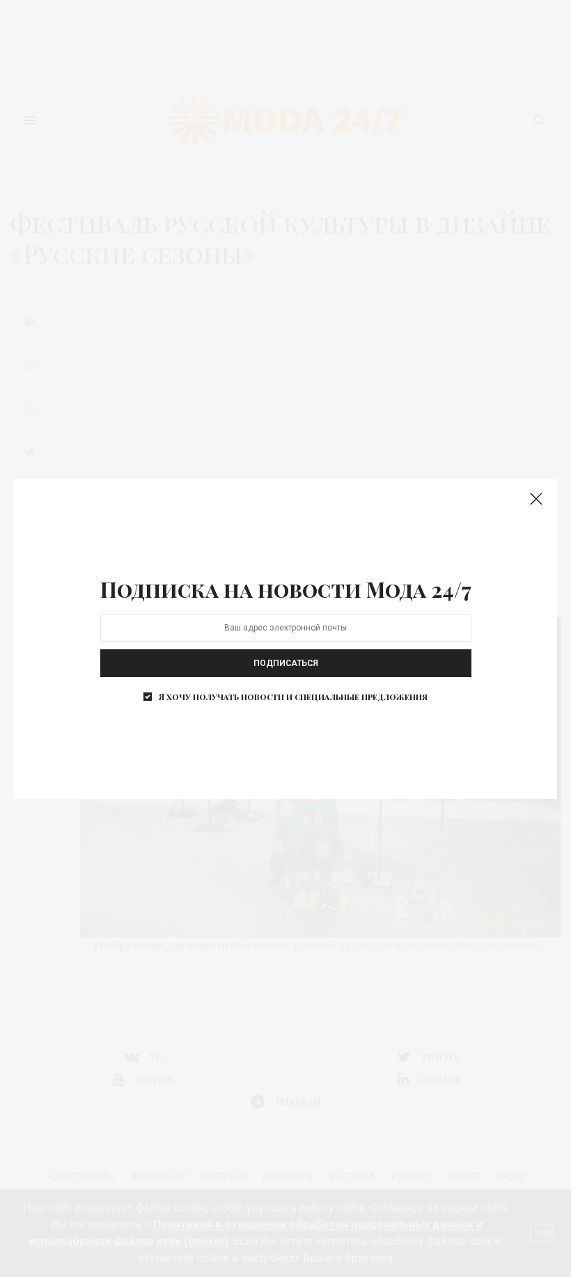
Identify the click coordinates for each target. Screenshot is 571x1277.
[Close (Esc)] (536, 500)
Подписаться (285, 663)
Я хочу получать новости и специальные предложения (293, 696)
